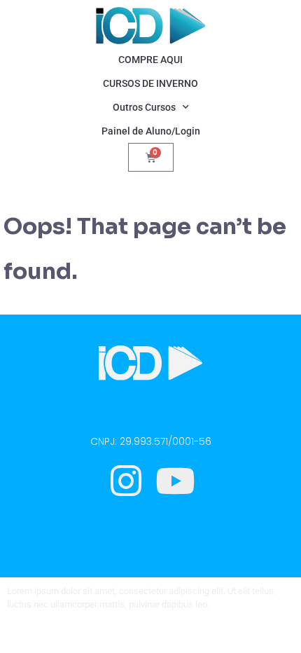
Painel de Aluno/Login (151, 131)
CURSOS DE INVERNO (150, 83)
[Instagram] (126, 480)
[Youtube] (175, 480)
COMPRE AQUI (150, 59)
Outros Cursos (144, 107)
